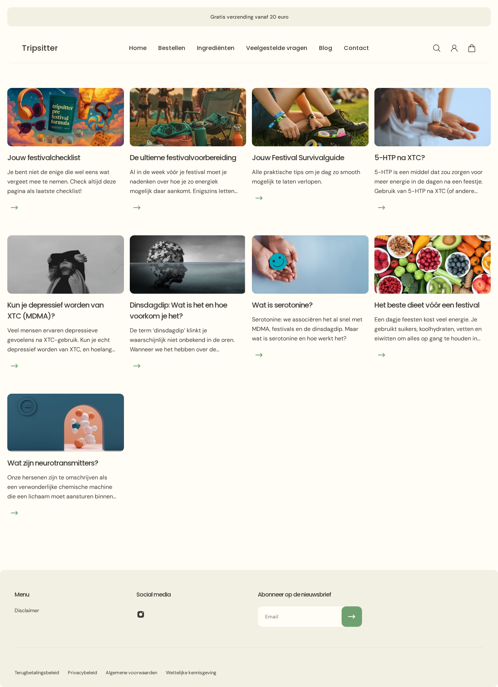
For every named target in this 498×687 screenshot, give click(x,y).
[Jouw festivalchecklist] (65, 158)
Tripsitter (40, 48)
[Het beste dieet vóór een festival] (432, 311)
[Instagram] (141, 614)
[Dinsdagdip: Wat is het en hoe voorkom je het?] (188, 311)
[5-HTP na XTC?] (432, 158)
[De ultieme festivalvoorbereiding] (188, 158)
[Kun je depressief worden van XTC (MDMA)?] (65, 311)
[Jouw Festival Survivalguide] (310, 158)
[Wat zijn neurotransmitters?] (65, 464)
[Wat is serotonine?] (310, 311)
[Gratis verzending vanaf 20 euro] (249, 17)
